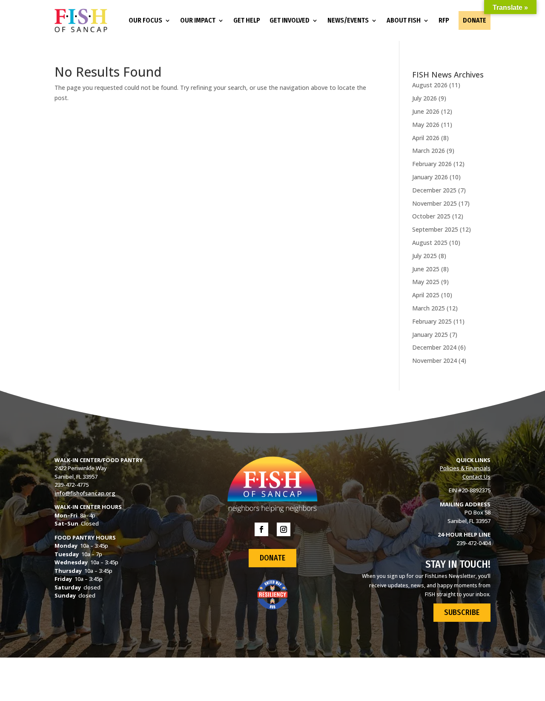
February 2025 (432, 321)
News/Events (348, 20)
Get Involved (290, 20)
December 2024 (434, 347)
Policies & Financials (465, 468)
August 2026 (429, 85)
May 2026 (425, 125)
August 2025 (429, 242)
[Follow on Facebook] (261, 529)
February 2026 (432, 164)
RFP (444, 20)
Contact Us (476, 476)
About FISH (404, 20)
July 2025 (424, 256)
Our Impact (197, 20)
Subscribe (461, 612)
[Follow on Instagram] (283, 529)
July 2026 (424, 98)
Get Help (246, 20)
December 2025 (434, 190)
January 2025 (430, 334)
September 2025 (435, 229)
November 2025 (434, 203)
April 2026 (425, 138)
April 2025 (425, 295)
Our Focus (145, 20)
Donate (474, 20)
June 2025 (425, 269)
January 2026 (430, 177)
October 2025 (431, 216)
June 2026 (425, 111)
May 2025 (425, 282)
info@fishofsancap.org (84, 493)
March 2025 (428, 308)
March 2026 (428, 151)
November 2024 (434, 360)
